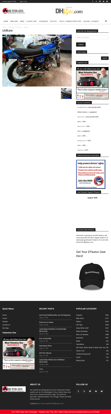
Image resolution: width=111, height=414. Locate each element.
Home (5, 21)
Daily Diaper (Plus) (45, 346)
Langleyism (93, 112)
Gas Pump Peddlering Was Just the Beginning (54, 315)
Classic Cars (31, 21)
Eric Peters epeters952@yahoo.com (51, 403)
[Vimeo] (90, 391)
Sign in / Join (23, 1)
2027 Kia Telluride (45, 353)
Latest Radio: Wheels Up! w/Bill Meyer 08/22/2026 (52, 361)
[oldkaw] (37, 86)
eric (78, 122)
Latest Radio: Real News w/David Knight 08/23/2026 (52, 330)
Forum (4, 318)
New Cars (14, 21)
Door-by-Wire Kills (94, 107)
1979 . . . (84, 122)
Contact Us (6, 325)
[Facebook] (78, 391)
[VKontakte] (96, 391)
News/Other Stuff (73, 21)
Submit (80, 44)
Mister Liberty (82, 112)
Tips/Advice (43, 21)
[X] (84, 391)
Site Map (5, 328)
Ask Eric (86, 21)
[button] (106, 21)
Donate (95, 21)
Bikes (22, 21)
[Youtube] (102, 391)
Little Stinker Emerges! (15, 27)
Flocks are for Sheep (46, 322)
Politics (53, 21)
